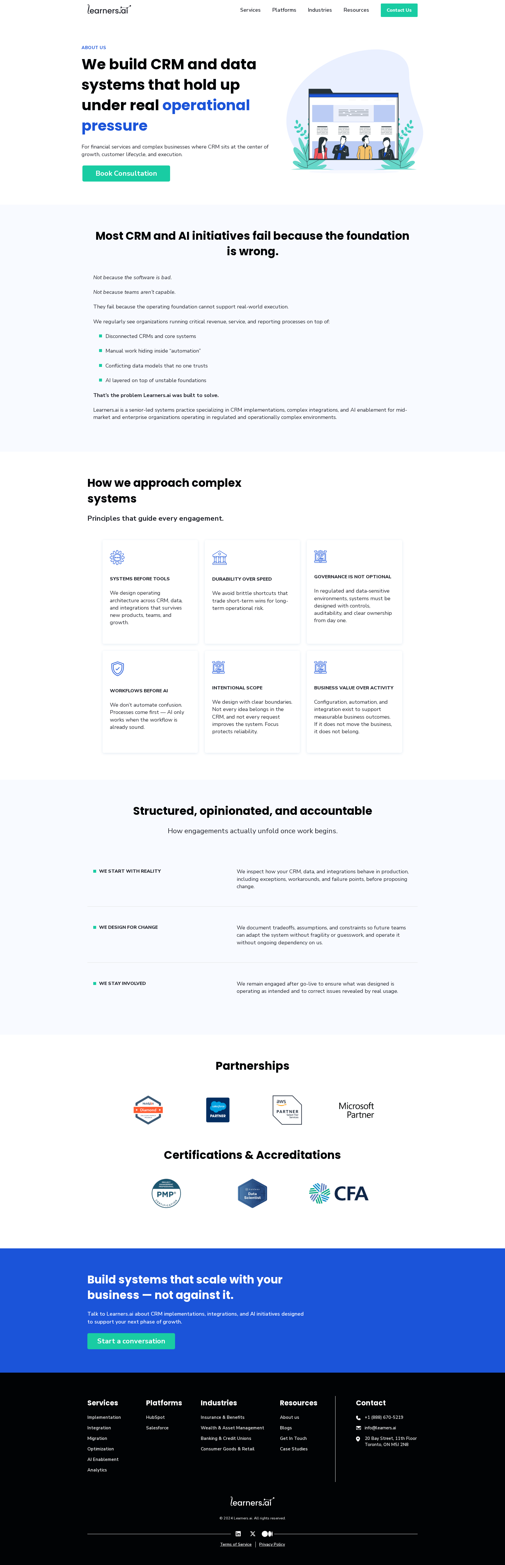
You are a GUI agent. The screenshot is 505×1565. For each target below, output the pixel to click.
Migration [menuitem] (97, 1438)
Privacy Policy (272, 1544)
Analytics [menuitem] (97, 1470)
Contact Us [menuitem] (399, 10)
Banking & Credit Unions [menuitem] (226, 1438)
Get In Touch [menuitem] (293, 1438)
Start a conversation (131, 1341)
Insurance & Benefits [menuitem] (223, 1417)
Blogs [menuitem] (286, 1428)
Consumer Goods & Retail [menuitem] (228, 1449)
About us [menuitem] (289, 1417)
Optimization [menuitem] (100, 1449)
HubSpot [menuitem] (155, 1417)
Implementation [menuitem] (104, 1417)
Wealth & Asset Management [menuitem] (232, 1428)
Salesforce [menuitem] (157, 1428)
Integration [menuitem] (99, 1428)
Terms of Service (236, 1544)
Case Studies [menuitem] (294, 1449)
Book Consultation (126, 173)
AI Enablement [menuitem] (103, 1459)
